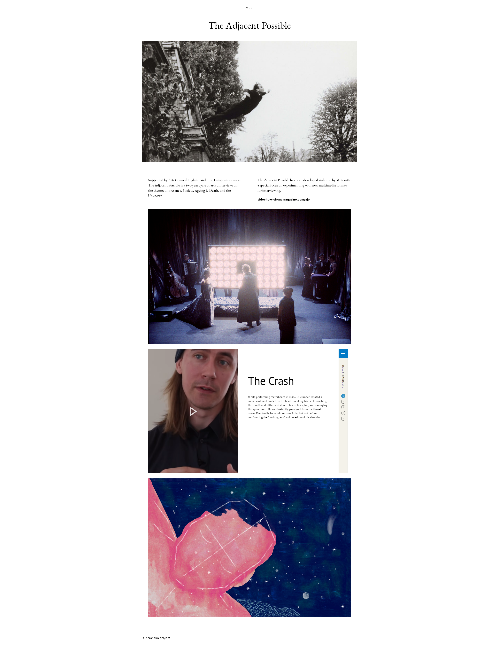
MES (249, 7)
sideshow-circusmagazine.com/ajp (283, 199)
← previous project (156, 638)
